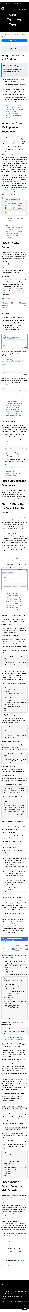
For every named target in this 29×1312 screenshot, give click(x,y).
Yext (2, 1291)
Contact (4, 1284)
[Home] (3, 10)
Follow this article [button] (14, 40)
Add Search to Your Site (11, 1235)
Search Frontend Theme (14, 34)
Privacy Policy (18, 1296)
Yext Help (3, 34)
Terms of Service (6, 1296)
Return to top (5, 1265)
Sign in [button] (24, 9)
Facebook (2, 1241)
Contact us (21, 1260)
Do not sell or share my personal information (14, 1301)
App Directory (10, 118)
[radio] (10, 1251)
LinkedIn (9, 1241)
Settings (3, 1298)
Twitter (6, 1241)
